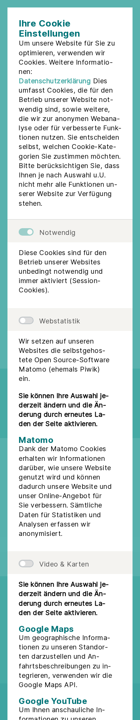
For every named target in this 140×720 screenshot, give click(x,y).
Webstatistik (59, 321)
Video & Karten (64, 564)
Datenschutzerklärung (55, 81)
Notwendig (57, 232)
